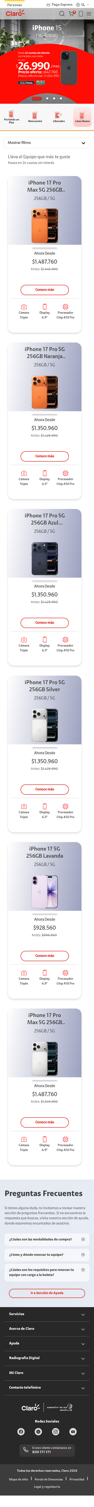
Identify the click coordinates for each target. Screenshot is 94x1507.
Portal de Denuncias (49, 1479)
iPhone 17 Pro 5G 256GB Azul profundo (45, 520)
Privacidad (76, 1479)
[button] (72, 13)
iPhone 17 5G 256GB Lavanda (44, 852)
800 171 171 (41, 1452)
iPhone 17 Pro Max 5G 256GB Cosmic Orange (45, 187)
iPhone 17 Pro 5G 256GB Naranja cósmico (45, 353)
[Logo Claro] (15, 12)
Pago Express (62, 4)
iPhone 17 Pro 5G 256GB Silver (45, 686)
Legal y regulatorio (47, 1487)
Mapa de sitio (18, 1479)
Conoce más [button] (44, 290)
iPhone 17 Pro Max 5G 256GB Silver (44, 1019)
